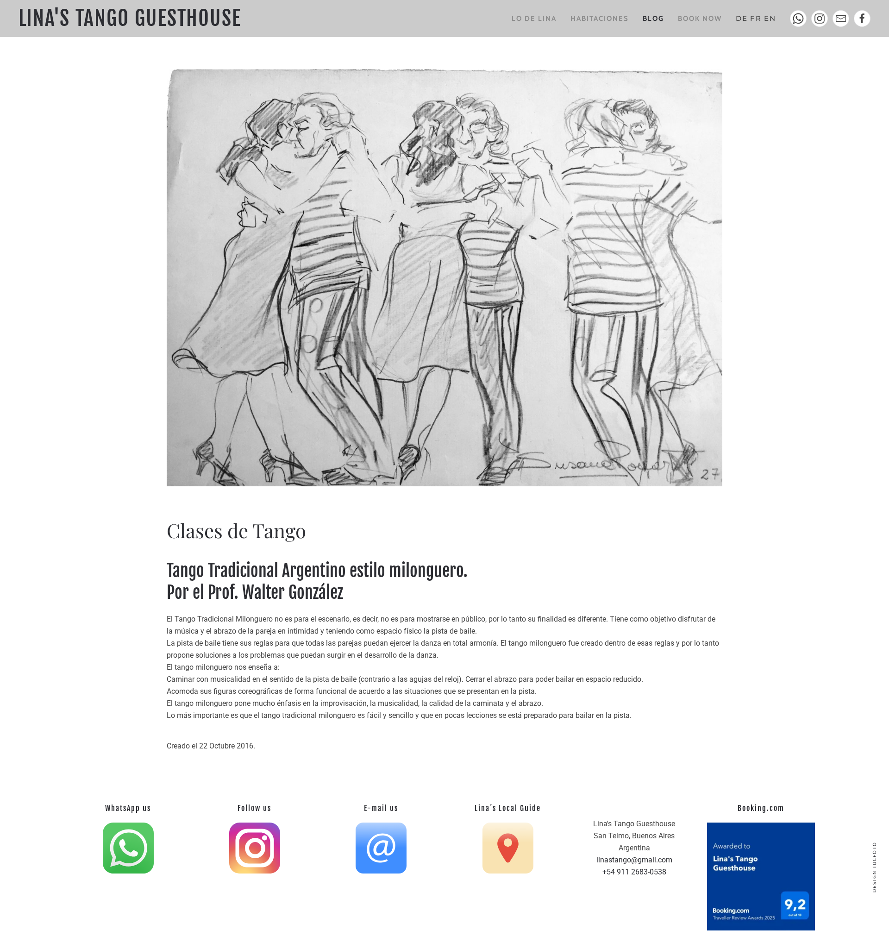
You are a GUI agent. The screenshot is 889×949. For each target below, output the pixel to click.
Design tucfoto (874, 867)
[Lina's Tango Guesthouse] (819, 18)
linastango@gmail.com (634, 859)
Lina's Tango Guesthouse (130, 18)
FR (756, 18)
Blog (653, 18)
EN (770, 18)
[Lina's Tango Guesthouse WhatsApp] (798, 18)
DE (742, 18)
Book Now (700, 18)
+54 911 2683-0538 (634, 871)
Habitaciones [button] (599, 18)
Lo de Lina (534, 18)
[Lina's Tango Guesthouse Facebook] (862, 18)
